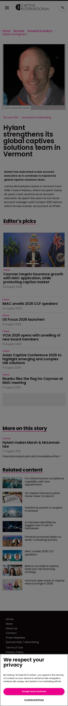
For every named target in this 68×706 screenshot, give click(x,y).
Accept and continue (34, 691)
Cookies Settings (34, 699)
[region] (34, 680)
